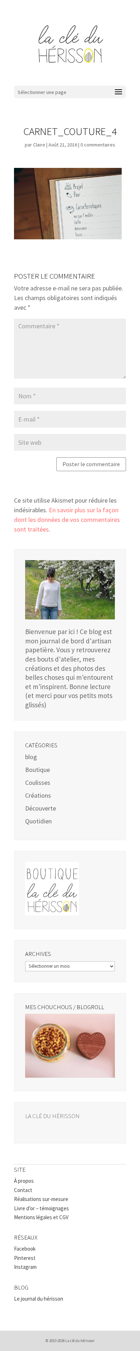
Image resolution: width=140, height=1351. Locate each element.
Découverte (40, 808)
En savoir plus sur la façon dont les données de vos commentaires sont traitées (67, 519)
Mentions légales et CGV (41, 1217)
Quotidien (38, 821)
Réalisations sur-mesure (41, 1199)
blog (31, 757)
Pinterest (25, 1258)
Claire (39, 144)
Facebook (25, 1248)
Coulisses (37, 782)
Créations (38, 795)
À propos (24, 1180)
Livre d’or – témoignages (41, 1208)
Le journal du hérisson (38, 1298)
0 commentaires (97, 144)
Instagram (25, 1266)
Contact (23, 1190)
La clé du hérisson (52, 1116)
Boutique (37, 770)
